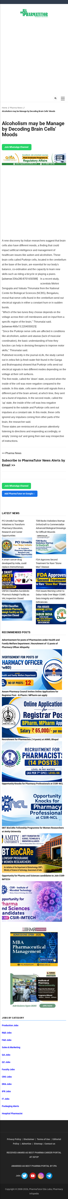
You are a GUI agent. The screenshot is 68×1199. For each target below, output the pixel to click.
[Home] (34, 13)
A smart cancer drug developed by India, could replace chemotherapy (14, 563)
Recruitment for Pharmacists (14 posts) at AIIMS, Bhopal (30, 739)
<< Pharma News (11, 453)
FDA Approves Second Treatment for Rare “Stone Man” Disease (48, 563)
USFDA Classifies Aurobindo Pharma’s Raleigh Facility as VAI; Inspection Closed (15, 595)
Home (4, 108)
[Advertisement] (34, 56)
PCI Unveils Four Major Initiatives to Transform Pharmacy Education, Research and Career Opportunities (13, 528)
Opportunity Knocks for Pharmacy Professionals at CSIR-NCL (32, 783)
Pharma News (16, 108)
